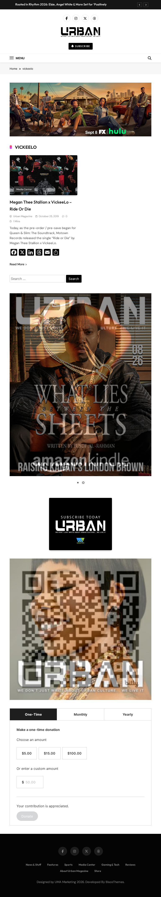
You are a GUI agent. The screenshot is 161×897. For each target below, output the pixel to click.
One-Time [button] (33, 714)
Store (97, 871)
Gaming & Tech (110, 864)
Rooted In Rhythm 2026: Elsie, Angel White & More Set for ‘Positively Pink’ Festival (61, 4)
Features (52, 864)
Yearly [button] (128, 714)
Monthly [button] (80, 714)
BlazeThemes (115, 882)
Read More (17, 264)
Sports (68, 864)
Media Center (24, 189)
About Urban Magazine (74, 871)
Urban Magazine (22, 216)
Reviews (130, 864)
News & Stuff (33, 864)
